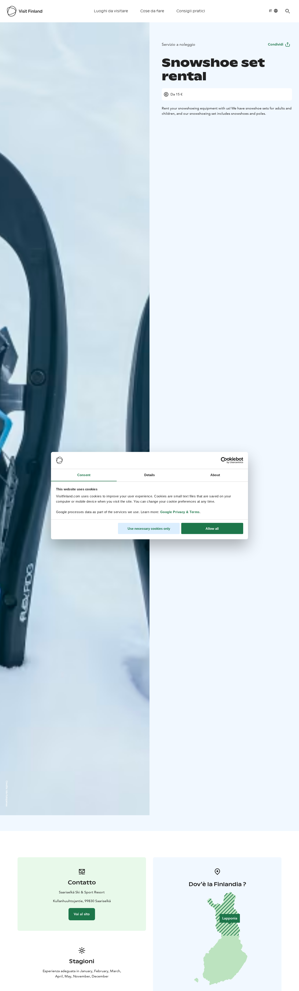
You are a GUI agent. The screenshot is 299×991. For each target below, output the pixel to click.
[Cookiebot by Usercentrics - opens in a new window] (224, 460)
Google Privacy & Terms (180, 512)
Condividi (275, 44)
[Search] (287, 11)
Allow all (212, 528)
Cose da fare (152, 11)
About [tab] (215, 475)
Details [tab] (149, 475)
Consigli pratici (190, 11)
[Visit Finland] (24, 11)
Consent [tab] (83, 475)
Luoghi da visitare (111, 11)
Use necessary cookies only (149, 528)
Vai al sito (82, 914)
